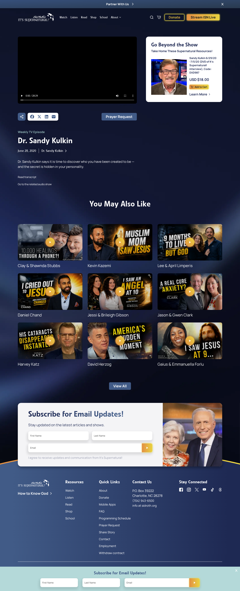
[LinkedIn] (46, 117)
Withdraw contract (111, 553)
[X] (39, 117)
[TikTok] (212, 490)
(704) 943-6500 (143, 501)
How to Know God (33, 493)
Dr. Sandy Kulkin (52, 151)
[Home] (36, 17)
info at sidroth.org (144, 505)
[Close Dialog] (236, 570)
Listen (74, 17)
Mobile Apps (107, 504)
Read (84, 17)
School (104, 17)
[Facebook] (32, 117)
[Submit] (147, 447)
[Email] (54, 117)
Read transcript (27, 177)
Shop (93, 17)
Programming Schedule (115, 518)
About (114, 17)
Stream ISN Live (203, 17)
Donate (174, 17)
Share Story (107, 532)
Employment (107, 546)
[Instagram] (189, 490)
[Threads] (220, 490)
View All (120, 386)
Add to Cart (201, 86)
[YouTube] (205, 490)
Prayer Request (119, 116)
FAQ (101, 511)
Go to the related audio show (35, 184)
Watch (63, 17)
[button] (222, 4)
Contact (104, 539)
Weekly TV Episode (31, 132)
